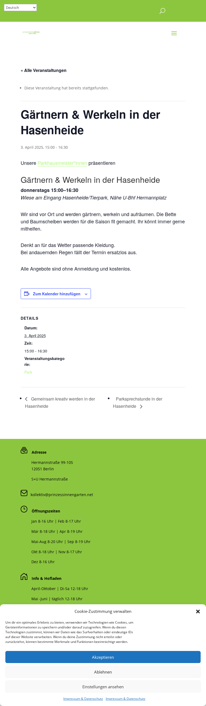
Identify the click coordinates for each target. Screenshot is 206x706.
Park (28, 372)
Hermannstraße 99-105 (52, 462)
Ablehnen (103, 672)
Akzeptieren (103, 657)
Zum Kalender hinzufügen (56, 293)
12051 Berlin (42, 468)
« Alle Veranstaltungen (44, 70)
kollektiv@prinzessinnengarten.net (60, 494)
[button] (198, 611)
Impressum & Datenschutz (83, 698)
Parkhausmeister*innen (62, 162)
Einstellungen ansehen (103, 686)
